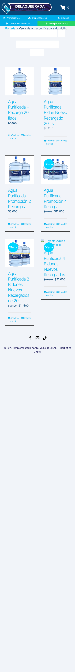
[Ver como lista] (40, 52)
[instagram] (37, 338)
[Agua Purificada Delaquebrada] (27, 4)
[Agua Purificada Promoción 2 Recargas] (19, 170)
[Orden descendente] (61, 33)
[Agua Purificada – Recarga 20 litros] (19, 81)
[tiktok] (45, 338)
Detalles (27, 135)
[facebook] (30, 338)
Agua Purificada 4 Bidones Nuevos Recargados (54, 263)
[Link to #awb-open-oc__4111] (63, 7)
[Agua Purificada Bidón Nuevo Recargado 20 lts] (55, 81)
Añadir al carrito (14, 137)
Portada (10, 28)
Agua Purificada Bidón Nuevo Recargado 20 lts (55, 112)
